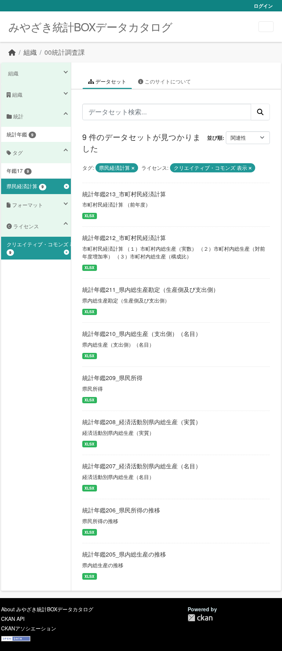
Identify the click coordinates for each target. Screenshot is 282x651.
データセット (110, 81)
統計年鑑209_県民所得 (112, 377)
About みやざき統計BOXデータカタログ (47, 609)
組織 (30, 52)
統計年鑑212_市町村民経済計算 (124, 237)
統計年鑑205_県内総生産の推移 (124, 554)
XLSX (89, 215)
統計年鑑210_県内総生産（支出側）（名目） (141, 333)
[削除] (132, 168)
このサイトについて (167, 81)
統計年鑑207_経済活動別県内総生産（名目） (141, 466)
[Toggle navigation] (266, 26)
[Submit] (260, 112)
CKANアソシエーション (28, 628)
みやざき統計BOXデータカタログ (90, 27)
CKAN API (13, 618)
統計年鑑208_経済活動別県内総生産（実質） (141, 422)
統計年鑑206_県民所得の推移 (121, 510)
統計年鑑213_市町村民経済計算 (124, 194)
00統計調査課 (64, 52)
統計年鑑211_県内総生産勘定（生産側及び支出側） (150, 289)
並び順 (215, 137)
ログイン (263, 5)
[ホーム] (12, 52)
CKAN (200, 618)
